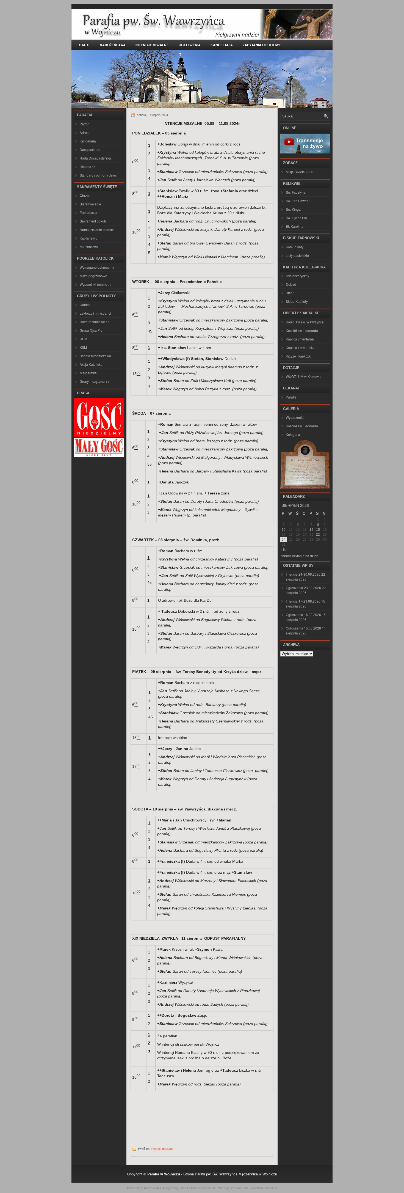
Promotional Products (262, 1188)
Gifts (182, 1188)
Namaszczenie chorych (97, 229)
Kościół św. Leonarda (302, 330)
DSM (83, 338)
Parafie (291, 397)
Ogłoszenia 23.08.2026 (303, 587)
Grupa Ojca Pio (91, 330)
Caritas (85, 304)
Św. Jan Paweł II (298, 200)
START (84, 44)
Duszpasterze (90, 149)
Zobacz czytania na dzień (299, 555)
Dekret (291, 284)
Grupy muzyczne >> (94, 381)
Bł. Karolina (294, 226)
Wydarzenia (295, 417)
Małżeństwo (89, 246)
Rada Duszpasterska (95, 158)
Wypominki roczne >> (96, 284)
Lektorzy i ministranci (95, 313)
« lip (283, 549)
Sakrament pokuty (93, 221)
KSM (83, 347)
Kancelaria (222, 44)
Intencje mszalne (152, 44)
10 (284, 530)
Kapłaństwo (89, 238)
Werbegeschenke (230, 1188)
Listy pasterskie (297, 255)
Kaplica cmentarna (300, 339)
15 (318, 530)
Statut (290, 292)
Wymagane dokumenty (97, 267)
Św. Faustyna (296, 192)
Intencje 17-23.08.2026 (303, 601)
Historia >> (88, 166)
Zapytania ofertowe (262, 44)
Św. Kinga (293, 209)
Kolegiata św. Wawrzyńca (305, 322)
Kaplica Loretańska (300, 347)
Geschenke (209, 1188)
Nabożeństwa (113, 44)
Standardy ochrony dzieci (99, 175)
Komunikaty (294, 246)
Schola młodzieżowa (95, 355)
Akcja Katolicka (91, 364)
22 (318, 535)
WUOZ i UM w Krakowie (304, 376)
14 (311, 530)
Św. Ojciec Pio (296, 217)
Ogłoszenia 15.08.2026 (303, 628)
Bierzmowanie (90, 204)
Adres (84, 132)
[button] (80, 79)
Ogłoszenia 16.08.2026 (303, 614)
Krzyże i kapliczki (298, 356)
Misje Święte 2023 (299, 171)
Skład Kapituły (297, 301)
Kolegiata (293, 434)
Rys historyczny (297, 275)
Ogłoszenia (190, 44)
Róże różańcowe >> (95, 321)
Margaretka (88, 372)
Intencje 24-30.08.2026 (303, 574)
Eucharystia (88, 212)
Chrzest (85, 195)
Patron (85, 124)
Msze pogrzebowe (93, 275)
